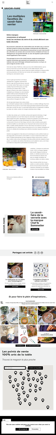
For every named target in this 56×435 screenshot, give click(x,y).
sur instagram (39, 177)
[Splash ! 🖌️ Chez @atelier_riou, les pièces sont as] (9, 315)
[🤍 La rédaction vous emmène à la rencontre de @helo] (9, 334)
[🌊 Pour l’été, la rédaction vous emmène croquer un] (47, 334)
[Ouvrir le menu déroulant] (3, 2)
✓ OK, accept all (22, 429)
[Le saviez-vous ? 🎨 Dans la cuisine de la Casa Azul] (28, 334)
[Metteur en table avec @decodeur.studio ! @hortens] (28, 315)
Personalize (35, 429)
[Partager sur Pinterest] (38, 253)
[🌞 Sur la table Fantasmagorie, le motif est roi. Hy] (47, 315)
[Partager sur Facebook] (35, 253)
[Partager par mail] (42, 253)
